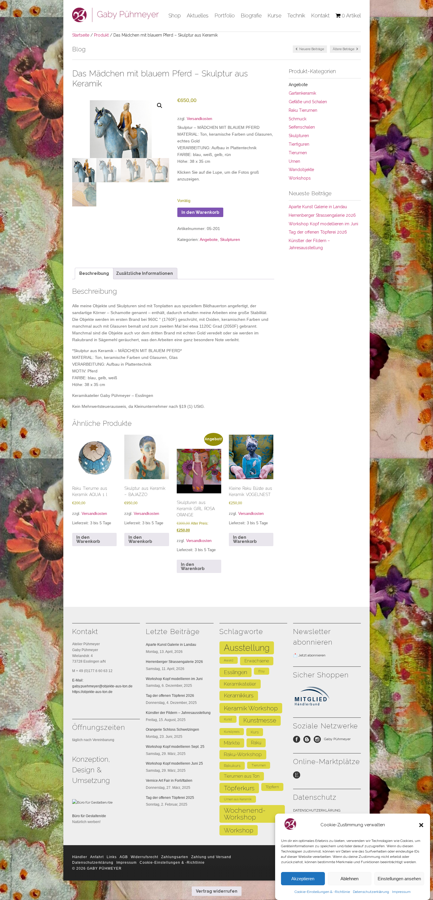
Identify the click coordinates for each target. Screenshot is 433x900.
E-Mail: (77, 680)
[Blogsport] (308, 741)
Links (112, 857)
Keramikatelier (240, 684)
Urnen (294, 161)
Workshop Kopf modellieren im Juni (323, 223)
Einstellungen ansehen (399, 878)
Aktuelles (198, 15)
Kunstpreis (231, 731)
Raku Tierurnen (303, 110)
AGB (124, 857)
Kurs (255, 732)
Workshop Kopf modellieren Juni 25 (174, 763)
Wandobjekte (301, 169)
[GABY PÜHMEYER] (115, 19)
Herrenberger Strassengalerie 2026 (322, 215)
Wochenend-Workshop (245, 814)
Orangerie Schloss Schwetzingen (172, 729)
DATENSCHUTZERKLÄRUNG (317, 810)
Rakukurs (232, 765)
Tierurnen (298, 152)
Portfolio (224, 15)
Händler (79, 857)
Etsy (261, 671)
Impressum (401, 892)
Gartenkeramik (302, 93)
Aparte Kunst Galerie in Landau (318, 206)
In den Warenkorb (200, 212)
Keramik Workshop (251, 708)
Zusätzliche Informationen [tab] (144, 273)
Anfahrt (97, 857)
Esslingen (235, 672)
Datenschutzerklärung (371, 892)
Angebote (209, 239)
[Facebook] (298, 741)
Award (228, 660)
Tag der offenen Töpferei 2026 (318, 232)
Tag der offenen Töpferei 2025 (170, 798)
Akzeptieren (302, 878)
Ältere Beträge (344, 49)
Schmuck (297, 118)
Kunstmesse (259, 720)
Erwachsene (256, 660)
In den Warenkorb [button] (88, 539)
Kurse (274, 15)
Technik (296, 15)
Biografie (251, 15)
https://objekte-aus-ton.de (92, 692)
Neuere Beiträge (311, 49)
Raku (256, 742)
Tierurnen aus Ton (242, 776)
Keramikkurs (239, 695)
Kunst (228, 719)
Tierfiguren (299, 144)
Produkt (101, 35)
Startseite (80, 35)
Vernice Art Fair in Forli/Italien (169, 781)
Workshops (300, 178)
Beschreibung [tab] (94, 273)
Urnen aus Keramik (238, 799)
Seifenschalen (302, 127)
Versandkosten (199, 119)
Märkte (232, 743)
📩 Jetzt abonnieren (309, 655)
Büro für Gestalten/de (89, 816)
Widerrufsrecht (144, 857)
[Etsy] (298, 776)
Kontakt (320, 15)
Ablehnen (349, 878)
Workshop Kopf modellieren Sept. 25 (175, 747)
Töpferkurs (239, 788)
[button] (421, 825)
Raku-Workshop (243, 754)
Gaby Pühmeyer (337, 739)
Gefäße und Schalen (308, 101)
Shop (174, 15)
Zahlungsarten (174, 857)
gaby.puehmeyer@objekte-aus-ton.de (102, 686)
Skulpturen (230, 239)
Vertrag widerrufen (216, 891)
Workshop (238, 830)
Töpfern (272, 787)
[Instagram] (319, 741)
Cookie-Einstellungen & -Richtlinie (322, 892)
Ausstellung (247, 648)
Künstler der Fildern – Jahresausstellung (178, 713)
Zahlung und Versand (211, 857)
